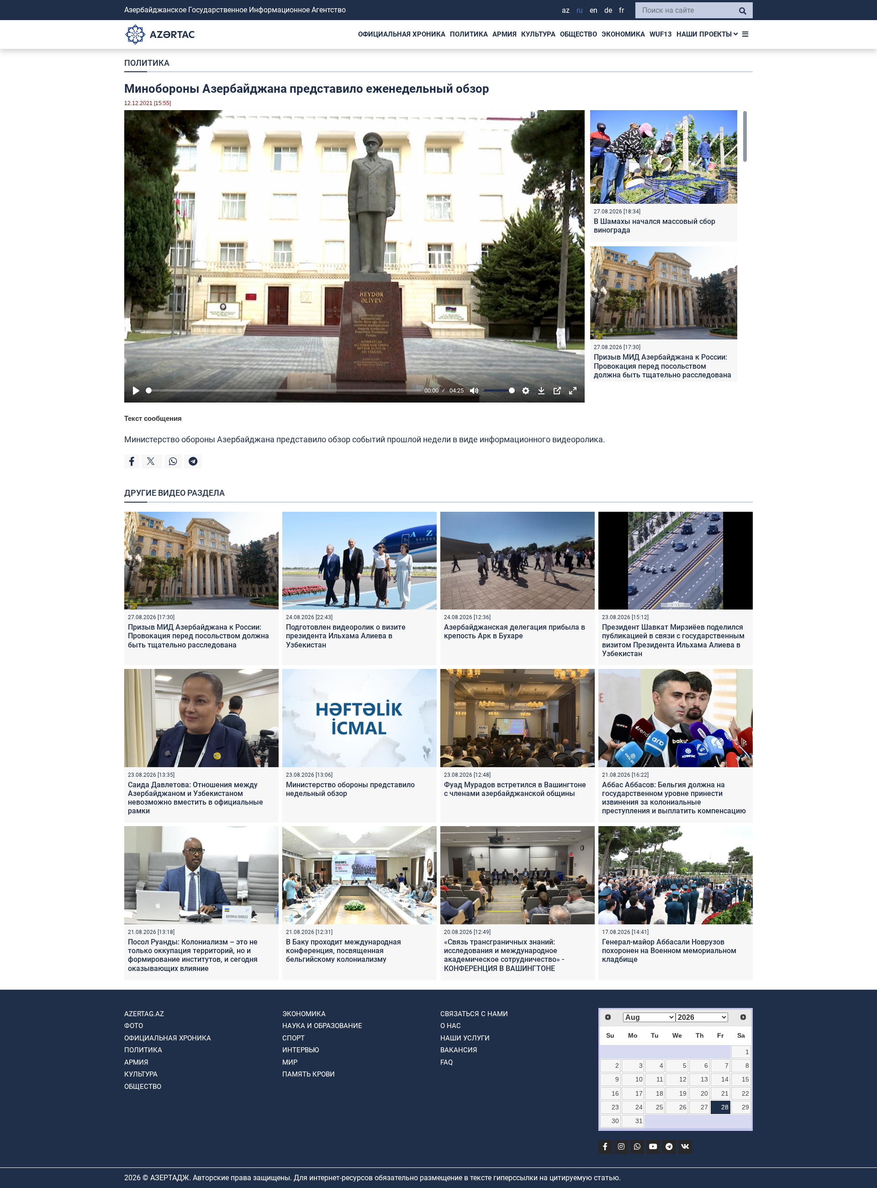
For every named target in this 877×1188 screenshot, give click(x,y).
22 (745, 1093)
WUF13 (661, 34)
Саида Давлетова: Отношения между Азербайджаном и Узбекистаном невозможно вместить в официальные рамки (195, 798)
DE (608, 10)
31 (639, 1120)
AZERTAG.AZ (144, 1014)
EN (593, 10)
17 (639, 1093)
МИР (289, 1062)
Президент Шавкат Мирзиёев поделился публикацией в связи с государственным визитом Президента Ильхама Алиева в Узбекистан (673, 640)
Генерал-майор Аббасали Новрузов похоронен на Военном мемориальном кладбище (669, 951)
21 (725, 1093)
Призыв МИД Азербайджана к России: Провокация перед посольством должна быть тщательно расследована (662, 366)
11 (659, 1079)
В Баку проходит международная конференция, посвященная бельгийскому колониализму (343, 951)
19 (683, 1093)
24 (639, 1107)
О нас (450, 1026)
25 (659, 1107)
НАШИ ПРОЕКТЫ (705, 34)
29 (745, 1107)
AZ (566, 10)
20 (704, 1093)
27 (704, 1107)
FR (621, 10)
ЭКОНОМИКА (623, 34)
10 (639, 1079)
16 (615, 1093)
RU (579, 10)
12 (683, 1079)
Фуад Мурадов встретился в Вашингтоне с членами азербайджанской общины (515, 789)
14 (725, 1079)
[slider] (283, 390)
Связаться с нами (474, 1014)
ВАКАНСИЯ (458, 1050)
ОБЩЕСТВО (578, 34)
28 (725, 1107)
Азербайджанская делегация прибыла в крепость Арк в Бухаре (514, 631)
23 (615, 1107)
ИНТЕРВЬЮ (300, 1050)
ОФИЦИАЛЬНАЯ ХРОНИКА (401, 34)
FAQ (446, 1062)
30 (615, 1120)
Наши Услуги (465, 1038)
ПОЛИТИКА (469, 34)
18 (659, 1093)
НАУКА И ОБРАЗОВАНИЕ (322, 1026)
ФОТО (133, 1026)
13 (704, 1079)
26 (683, 1107)
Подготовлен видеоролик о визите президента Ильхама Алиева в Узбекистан (346, 636)
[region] (668, 246)
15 (745, 1079)
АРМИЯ (504, 34)
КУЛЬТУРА (538, 34)
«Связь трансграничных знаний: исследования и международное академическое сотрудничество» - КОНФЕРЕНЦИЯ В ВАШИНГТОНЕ (504, 955)
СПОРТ (293, 1038)
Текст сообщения (153, 418)
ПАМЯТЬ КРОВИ (308, 1074)
